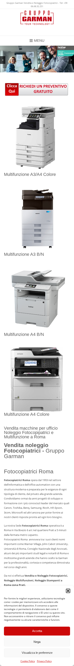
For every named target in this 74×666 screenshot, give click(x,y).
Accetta (37, 631)
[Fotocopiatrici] (37, 18)
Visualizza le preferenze (37, 652)
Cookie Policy (28, 661)
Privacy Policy (44, 661)
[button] (68, 591)
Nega (37, 641)
